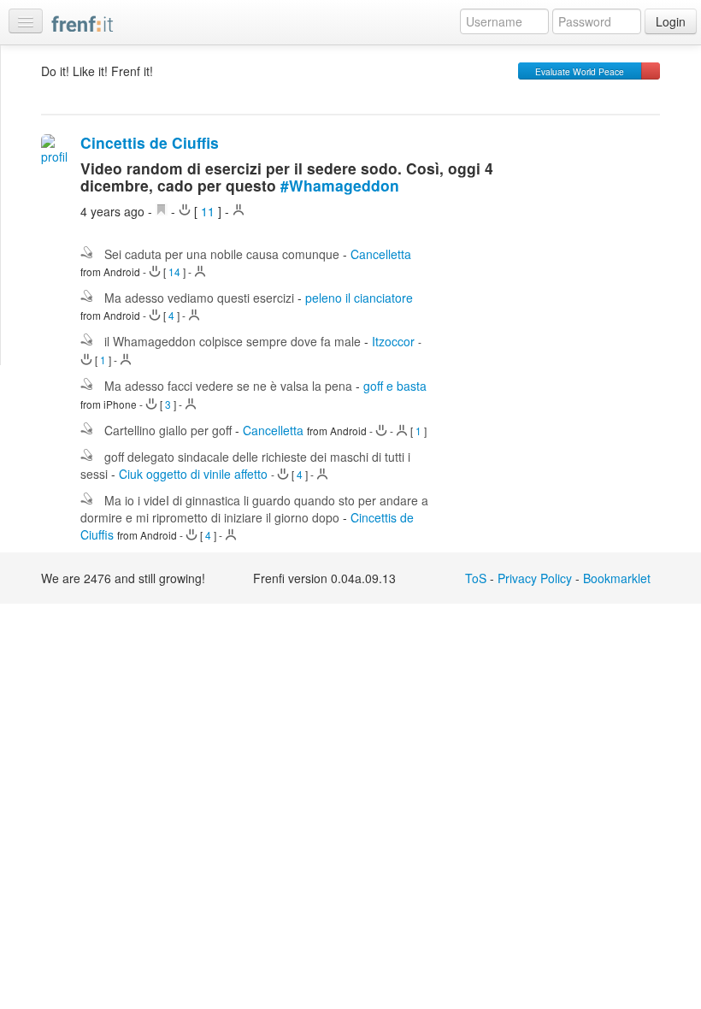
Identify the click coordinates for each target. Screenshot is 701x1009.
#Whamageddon (339, 185)
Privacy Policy (535, 578)
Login (671, 21)
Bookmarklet (617, 578)
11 (208, 211)
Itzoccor (393, 341)
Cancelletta (380, 254)
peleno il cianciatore (359, 297)
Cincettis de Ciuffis (149, 142)
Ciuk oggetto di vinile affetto (193, 473)
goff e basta (395, 385)
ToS (475, 578)
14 (174, 271)
